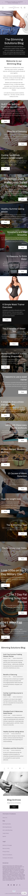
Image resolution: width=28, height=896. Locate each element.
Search (4, 836)
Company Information (8, 857)
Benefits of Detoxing (10, 674)
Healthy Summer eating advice (13, 731)
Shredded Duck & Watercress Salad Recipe (13, 712)
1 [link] (4, 768)
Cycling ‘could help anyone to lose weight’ (13, 694)
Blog (4, 820)
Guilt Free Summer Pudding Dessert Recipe (12, 655)
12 (19, 768)
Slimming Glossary (7, 827)
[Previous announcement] (2, 2)
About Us (5, 817)
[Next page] (23, 768)
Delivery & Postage (7, 845)
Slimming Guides (7, 823)
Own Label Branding (7, 830)
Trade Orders (6, 833)
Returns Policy (6, 848)
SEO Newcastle (20, 893)
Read (5, 121)
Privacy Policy (6, 851)
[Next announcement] (25, 2)
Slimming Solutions (12, 893)
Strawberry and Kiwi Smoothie (13, 748)
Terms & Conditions (7, 854)
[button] (2, 7)
